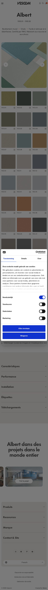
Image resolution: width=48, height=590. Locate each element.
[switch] (42, 304)
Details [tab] (24, 258)
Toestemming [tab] (8, 258)
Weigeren (24, 336)
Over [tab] (39, 258)
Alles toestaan (24, 328)
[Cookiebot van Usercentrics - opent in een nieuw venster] (35, 252)
